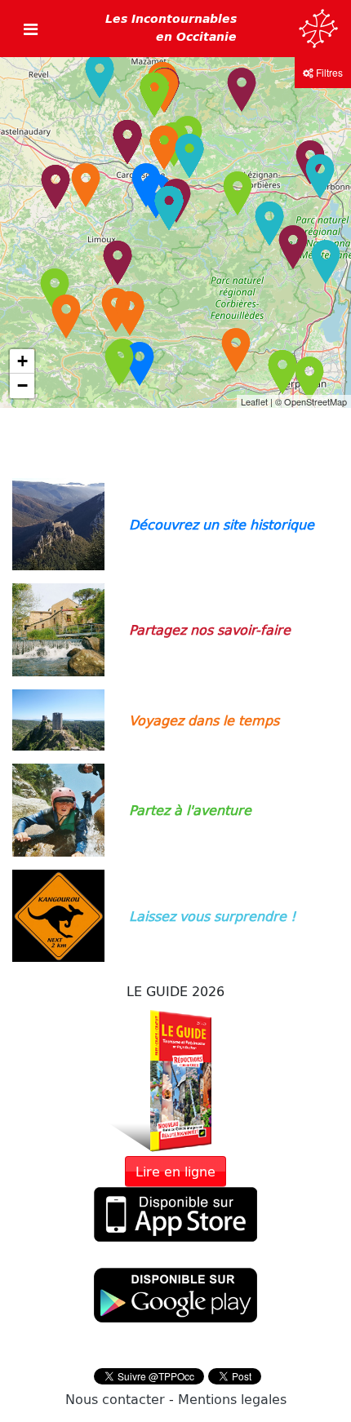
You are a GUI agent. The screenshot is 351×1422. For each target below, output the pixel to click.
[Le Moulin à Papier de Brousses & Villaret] (127, 142)
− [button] (22, 385)
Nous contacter (115, 1399)
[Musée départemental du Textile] (241, 90)
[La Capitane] (320, 176)
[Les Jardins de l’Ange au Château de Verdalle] (99, 76)
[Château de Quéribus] (236, 350)
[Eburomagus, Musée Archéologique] (85, 185)
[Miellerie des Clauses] (293, 247)
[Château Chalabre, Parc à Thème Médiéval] (54, 290)
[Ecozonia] (282, 372)
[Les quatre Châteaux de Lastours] (164, 148)
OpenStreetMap (315, 401)
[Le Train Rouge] (119, 364)
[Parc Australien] (169, 208)
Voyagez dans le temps (204, 720)
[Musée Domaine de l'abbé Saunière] (129, 313)
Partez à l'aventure (190, 809)
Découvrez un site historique (221, 524)
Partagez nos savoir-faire (210, 629)
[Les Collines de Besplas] (55, 187)
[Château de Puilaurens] (139, 364)
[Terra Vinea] (325, 262)
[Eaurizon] (237, 193)
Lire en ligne (175, 1171)
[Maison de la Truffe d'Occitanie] (189, 156)
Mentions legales (232, 1399)
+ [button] (22, 361)
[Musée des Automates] (117, 263)
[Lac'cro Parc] (154, 94)
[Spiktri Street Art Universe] (269, 223)
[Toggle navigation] (30, 29)
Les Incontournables (171, 28)
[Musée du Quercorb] (66, 316)
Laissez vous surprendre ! (212, 916)
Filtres (328, 72)
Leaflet (254, 401)
